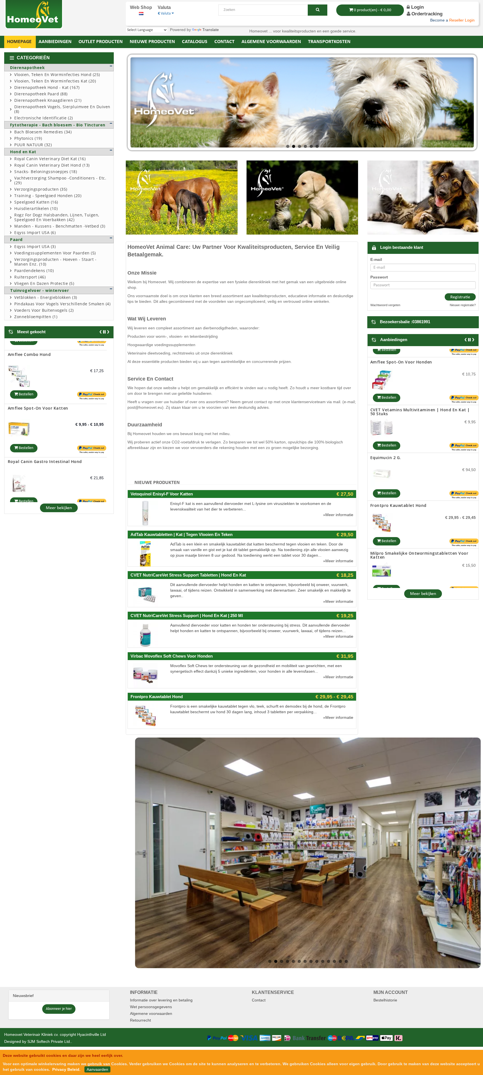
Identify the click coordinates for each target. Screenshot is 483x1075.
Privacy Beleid (65, 1069)
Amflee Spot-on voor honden (401, 353)
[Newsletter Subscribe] (58, 1009)
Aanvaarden (97, 1069)
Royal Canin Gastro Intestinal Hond (45, 452)
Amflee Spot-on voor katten (38, 398)
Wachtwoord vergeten (385, 305)
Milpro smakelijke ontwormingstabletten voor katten (419, 546)
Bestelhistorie (385, 1000)
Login (417, 7)
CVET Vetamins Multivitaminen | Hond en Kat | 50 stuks (420, 403)
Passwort (379, 277)
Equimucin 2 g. (385, 449)
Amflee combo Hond (29, 345)
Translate (210, 29)
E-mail (376, 259)
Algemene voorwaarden (151, 1013)
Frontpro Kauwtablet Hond (398, 497)
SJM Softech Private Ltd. (49, 1041)
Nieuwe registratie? (463, 305)
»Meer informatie (338, 514)
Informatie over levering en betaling (161, 1000)
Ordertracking (426, 13)
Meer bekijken (59, 508)
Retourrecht (140, 1020)
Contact (259, 1000)
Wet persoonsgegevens (151, 1007)
